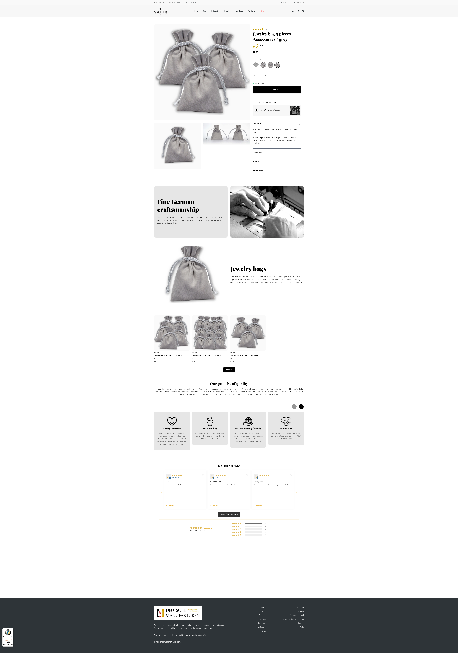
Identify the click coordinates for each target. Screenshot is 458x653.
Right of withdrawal (296, 615)
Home (263, 607)
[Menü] (12, 629)
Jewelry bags (258, 170)
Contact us (300, 607)
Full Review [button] (170, 505)
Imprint (301, 623)
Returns (301, 611)
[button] (258, 29)
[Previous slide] (161, 493)
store (264, 611)
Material (256, 161)
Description (257, 124)
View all (229, 370)
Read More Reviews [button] (229, 514)
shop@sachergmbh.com (170, 642)
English (299, 2)
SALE (264, 631)
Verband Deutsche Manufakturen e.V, (190, 635)
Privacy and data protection (293, 619)
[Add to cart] (256, 110)
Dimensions (257, 153)
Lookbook (262, 623)
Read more (257, 143)
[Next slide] (297, 493)
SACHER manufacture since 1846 (185, 2)
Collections (262, 619)
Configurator (261, 615)
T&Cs (302, 627)
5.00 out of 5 (207, 528)
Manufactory (261, 627)
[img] (177, 476)
